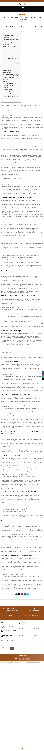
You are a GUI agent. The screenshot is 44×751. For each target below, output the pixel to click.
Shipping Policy (22, 635)
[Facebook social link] (16, 594)
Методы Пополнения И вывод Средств (10, 85)
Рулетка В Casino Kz (6, 44)
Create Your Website (23, 626)
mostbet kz (34, 162)
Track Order (8, 1)
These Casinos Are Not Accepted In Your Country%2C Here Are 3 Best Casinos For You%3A (11, 58)
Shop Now (21, 1)
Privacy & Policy (22, 633)
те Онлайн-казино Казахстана (8, 77)
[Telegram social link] (27, 594)
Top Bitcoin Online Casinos (8, 35)
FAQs (35, 637)
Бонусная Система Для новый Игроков (10, 93)
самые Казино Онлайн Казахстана (9, 42)
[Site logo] (22, 3)
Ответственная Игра (6, 91)
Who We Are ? (36, 628)
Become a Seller (36, 1)
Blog (35, 626)
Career (35, 635)
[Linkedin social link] (25, 594)
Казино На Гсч (5, 81)
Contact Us (36, 633)
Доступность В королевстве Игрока (9, 49)
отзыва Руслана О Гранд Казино (9, 61)
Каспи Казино (5, 99)
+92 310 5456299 (16, 617)
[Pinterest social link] (22, 594)
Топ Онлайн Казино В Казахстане (9, 51)
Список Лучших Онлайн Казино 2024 (10, 83)
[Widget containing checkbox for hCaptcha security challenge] (6, 647)
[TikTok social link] (28, 659)
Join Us (12, 648)
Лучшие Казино (5, 67)
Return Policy (21, 637)
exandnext (18, 662)
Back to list (22, 598)
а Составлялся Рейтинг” (7, 72)
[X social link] (19, 594)
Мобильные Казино (6, 37)
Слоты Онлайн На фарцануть (8, 89)
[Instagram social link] (23, 659)
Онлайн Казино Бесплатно (8, 87)
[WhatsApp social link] (26, 659)
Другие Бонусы (5, 79)
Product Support (22, 630)
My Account (36, 630)
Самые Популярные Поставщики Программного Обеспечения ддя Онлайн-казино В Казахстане (11, 96)
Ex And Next (22, 14)
